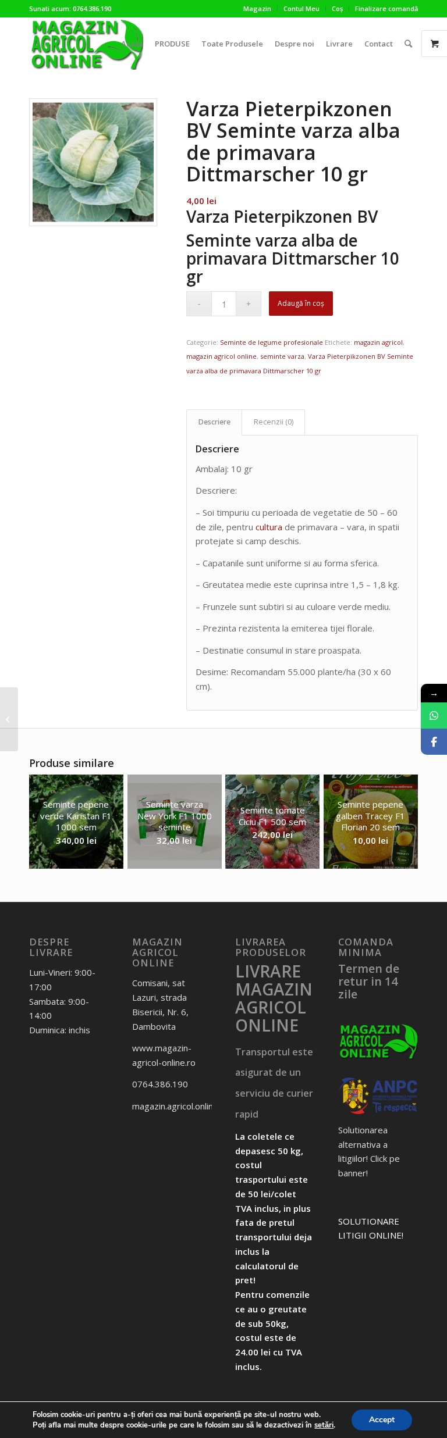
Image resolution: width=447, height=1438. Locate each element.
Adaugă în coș (301, 303)
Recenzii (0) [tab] (273, 422)
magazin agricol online (221, 356)
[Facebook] (434, 742)
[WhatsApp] (434, 715)
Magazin (257, 8)
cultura (269, 527)
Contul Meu (301, 8)
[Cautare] (408, 43)
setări (324, 1425)
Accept (382, 1419)
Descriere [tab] (214, 422)
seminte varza (282, 356)
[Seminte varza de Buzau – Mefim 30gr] (9, 719)
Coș (337, 8)
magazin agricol (378, 342)
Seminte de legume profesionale (271, 342)
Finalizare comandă (386, 8)
